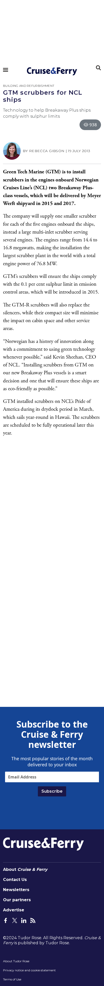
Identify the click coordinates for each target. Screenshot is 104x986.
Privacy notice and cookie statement (29, 970)
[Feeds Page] (32, 920)
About (25, 869)
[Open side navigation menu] (5, 69)
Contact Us (15, 879)
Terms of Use (12, 979)
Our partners (17, 899)
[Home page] (52, 71)
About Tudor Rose (16, 961)
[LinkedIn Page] (23, 920)
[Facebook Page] (5, 920)
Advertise (13, 910)
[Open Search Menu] (98, 67)
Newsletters (16, 889)
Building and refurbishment (28, 86)
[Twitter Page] (14, 920)
